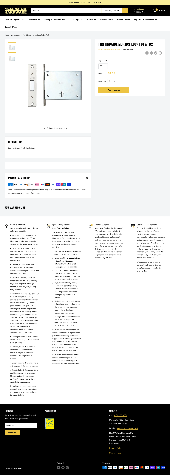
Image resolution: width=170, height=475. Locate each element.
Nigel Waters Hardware (109, 49)
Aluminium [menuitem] (91, 19)
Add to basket (114, 90)
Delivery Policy (115, 453)
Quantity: (102, 81)
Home (7, 35)
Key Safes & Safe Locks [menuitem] (144, 19)
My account (138, 12)
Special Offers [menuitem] (11, 27)
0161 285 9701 (120, 415)
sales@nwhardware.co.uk (127, 428)
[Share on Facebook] (147, 53)
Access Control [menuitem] (123, 19)
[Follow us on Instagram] (67, 467)
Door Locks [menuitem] (32, 19)
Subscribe (12, 432)
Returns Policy (115, 448)
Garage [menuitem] (76, 19)
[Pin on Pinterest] (151, 53)
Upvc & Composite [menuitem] (13, 19)
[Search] (125, 10)
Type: (102, 60)
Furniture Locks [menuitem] (106, 19)
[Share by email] (160, 53)
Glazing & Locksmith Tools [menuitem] (55, 19)
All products (15, 35)
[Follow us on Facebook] (58, 467)
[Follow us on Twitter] (63, 467)
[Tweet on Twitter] (155, 53)
